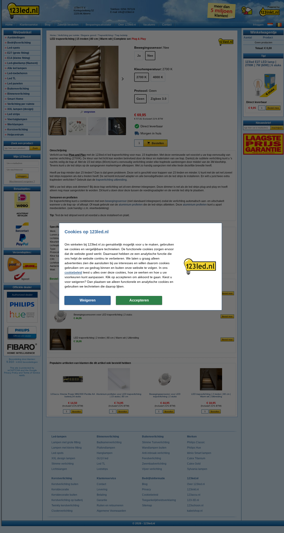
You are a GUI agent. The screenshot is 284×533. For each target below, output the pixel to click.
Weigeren (88, 300)
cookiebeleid (73, 272)
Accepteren (139, 300)
